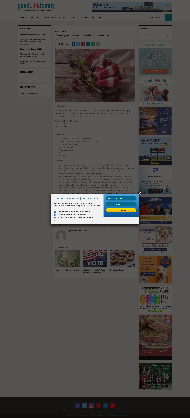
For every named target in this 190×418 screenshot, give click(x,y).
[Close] (139, 194)
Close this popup (59, 221)
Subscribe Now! (121, 210)
